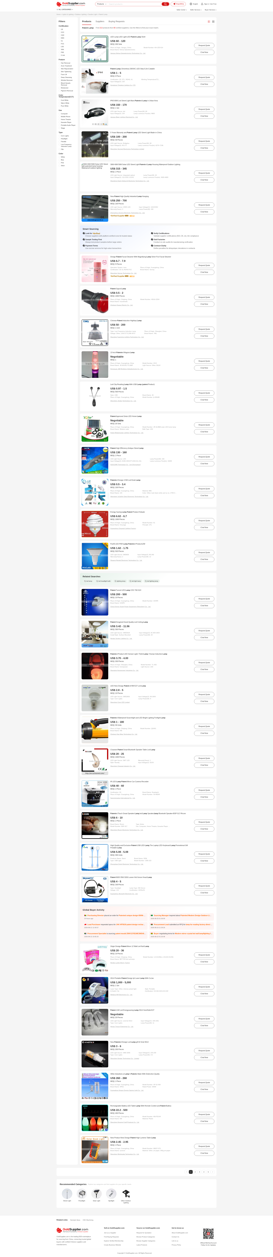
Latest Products (141, 1245)
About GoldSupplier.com (180, 1233)
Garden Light (92, 14)
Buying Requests (117, 21)
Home (59, 14)
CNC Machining (88, 1220)
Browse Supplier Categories (145, 1241)
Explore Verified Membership (113, 1241)
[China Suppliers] (71, 4)
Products (86, 21)
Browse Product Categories (145, 1237)
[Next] (213, 1172)
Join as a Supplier (110, 1233)
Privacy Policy (176, 1245)
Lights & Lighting (67, 14)
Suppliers (100, 21)
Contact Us (175, 1237)
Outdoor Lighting (80, 14)
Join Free (213, 4)
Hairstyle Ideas (75, 1220)
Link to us (175, 1241)
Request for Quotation (143, 1233)
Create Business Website (112, 1245)
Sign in (206, 4)
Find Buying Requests (111, 1237)
